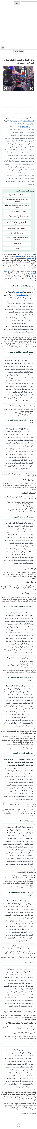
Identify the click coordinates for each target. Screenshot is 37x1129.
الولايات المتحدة (31, 258)
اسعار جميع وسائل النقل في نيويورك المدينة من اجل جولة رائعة (18, 98)
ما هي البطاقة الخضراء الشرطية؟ (17, 195)
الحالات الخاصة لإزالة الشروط (17, 211)
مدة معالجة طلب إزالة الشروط (17, 228)
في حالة (28, 278)
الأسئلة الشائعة (17, 243)
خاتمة (17, 248)
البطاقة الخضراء (28, 121)
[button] (31, 88)
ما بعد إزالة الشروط (17, 233)
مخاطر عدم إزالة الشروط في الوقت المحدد (17, 217)
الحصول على (19, 256)
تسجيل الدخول (18, 51)
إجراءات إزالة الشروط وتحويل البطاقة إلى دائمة (17, 206)
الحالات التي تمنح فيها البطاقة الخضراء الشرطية (17, 200)
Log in (23, 1113)
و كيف (15, 121)
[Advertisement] (18, 26)
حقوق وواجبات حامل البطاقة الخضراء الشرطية (17, 223)
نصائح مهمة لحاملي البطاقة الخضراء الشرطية (17, 238)
